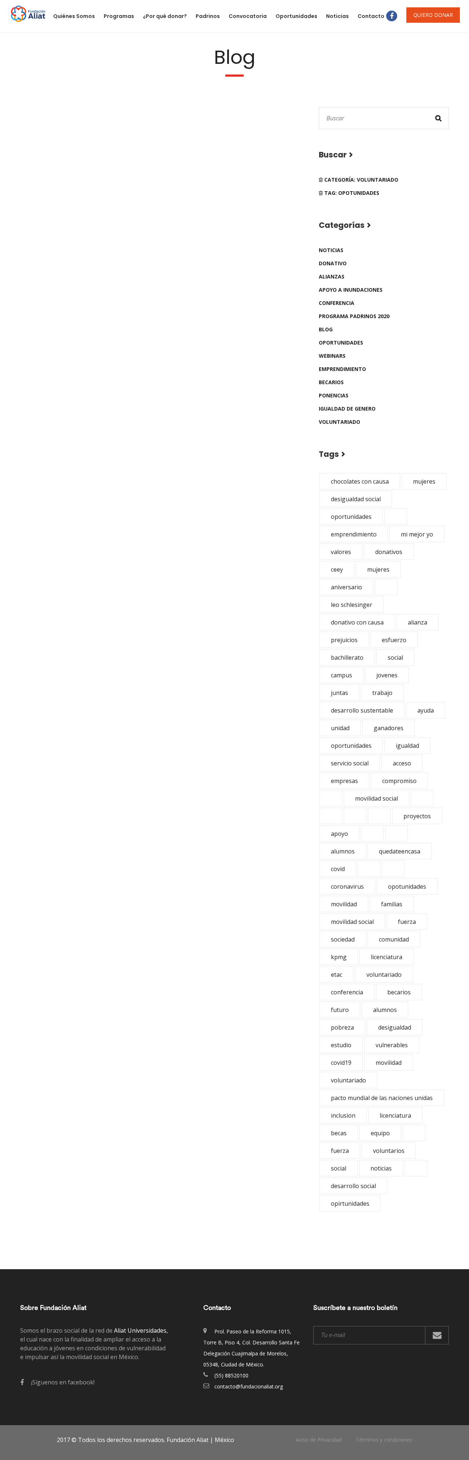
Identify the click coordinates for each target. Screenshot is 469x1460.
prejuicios (344, 640)
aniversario (346, 587)
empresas (344, 781)
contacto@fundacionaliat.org (248, 1386)
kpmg (339, 957)
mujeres (424, 481)
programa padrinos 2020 (354, 316)
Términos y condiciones (384, 1439)
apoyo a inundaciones (351, 289)
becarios (331, 382)
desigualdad (394, 1027)
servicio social (350, 763)
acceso (402, 763)
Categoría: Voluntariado (360, 179)
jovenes (387, 675)
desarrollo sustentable (362, 710)
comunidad (394, 939)
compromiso (399, 781)
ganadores (388, 728)
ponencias (333, 395)
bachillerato (347, 657)
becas (339, 1133)
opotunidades (407, 886)
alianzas (331, 276)
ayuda (425, 710)
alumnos (343, 851)
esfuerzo (394, 640)
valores (341, 552)
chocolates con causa (360, 481)
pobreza (342, 1027)
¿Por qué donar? (165, 16)
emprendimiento (342, 368)
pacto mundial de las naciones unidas (382, 1098)
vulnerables (392, 1045)
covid (338, 869)
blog (326, 329)
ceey (337, 569)
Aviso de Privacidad (318, 1439)
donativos (388, 552)
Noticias (337, 16)
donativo (333, 263)
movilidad (344, 904)
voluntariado (339, 421)
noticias (331, 250)
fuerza (407, 922)
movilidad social (376, 798)
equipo (380, 1133)
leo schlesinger (351, 605)
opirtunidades (350, 1203)
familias (391, 904)
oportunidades (341, 342)
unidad (340, 728)
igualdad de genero (347, 408)
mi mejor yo (417, 534)
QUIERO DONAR (433, 14)
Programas (119, 16)
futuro (340, 1010)
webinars (332, 355)
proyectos (417, 816)
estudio (341, 1045)
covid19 (341, 1063)
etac (336, 975)
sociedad (343, 939)
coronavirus (347, 886)
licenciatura (386, 957)
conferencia (336, 302)
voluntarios (389, 1151)
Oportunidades (296, 16)
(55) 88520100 (231, 1375)
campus (341, 675)
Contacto (371, 16)
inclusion (343, 1115)
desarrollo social (353, 1186)
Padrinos (208, 16)
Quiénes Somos (74, 16)
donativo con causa (357, 622)
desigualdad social (356, 499)
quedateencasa (399, 851)
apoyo (339, 834)
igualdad (407, 746)
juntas (339, 693)
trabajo (382, 693)
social (395, 657)
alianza (417, 622)
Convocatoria (248, 16)
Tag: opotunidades (351, 192)
